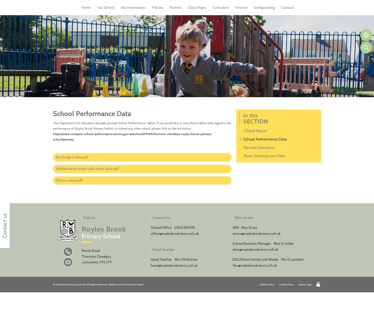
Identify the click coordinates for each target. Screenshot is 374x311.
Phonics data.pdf (69, 180)
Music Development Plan (265, 156)
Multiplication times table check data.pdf (87, 169)
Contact (287, 7)
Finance (241, 7)
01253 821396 (184, 227)
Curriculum (221, 7)
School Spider (136, 284)
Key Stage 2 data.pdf (72, 157)
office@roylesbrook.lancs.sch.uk (175, 234)
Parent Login (305, 284)
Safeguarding (264, 7)
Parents (176, 7)
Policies (157, 7)
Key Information (133, 7)
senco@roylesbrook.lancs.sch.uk (256, 234)
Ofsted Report (256, 130)
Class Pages (197, 7)
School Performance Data (266, 139)
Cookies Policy (286, 284)
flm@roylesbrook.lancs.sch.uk (255, 265)
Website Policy (267, 284)
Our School (105, 7)
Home (86, 7)
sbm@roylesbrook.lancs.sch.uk (255, 249)
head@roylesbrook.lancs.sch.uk (174, 265)
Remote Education (259, 147)
